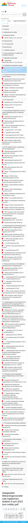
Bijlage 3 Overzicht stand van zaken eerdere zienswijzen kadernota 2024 (12, 181)
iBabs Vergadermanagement (10, 521)
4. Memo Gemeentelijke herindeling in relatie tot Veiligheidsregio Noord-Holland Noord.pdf (13, 413)
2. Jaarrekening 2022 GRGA (11, 132)
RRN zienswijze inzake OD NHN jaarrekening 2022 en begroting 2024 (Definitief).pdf (12, 259)
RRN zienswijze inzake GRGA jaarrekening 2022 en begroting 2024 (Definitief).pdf (12, 142)
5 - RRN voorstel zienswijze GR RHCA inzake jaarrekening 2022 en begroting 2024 (13, 291)
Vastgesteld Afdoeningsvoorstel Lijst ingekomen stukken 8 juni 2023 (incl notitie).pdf (13, 69)
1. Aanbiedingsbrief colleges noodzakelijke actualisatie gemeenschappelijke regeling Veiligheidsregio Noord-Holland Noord (12, 396)
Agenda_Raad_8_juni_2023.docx (13, 37)
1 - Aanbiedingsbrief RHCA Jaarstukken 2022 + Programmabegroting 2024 (14, 277)
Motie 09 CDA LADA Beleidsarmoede (14, 483)
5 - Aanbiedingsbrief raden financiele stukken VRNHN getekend (13, 347)
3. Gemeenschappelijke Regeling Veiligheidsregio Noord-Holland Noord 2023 (13, 408)
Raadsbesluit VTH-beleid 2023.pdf (13, 102)
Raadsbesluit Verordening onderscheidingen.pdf (10, 444)
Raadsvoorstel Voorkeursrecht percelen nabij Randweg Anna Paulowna (13, 84)
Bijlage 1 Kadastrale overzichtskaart (14, 87)
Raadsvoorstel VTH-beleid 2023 (13, 105)
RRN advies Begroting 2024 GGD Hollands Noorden (12, 168)
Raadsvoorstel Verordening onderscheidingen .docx (10, 448)
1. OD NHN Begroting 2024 (11, 243)
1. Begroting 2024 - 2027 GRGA (12, 130)
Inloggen (22, 521)
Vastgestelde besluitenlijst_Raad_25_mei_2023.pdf (12, 61)
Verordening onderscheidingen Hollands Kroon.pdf (14, 457)
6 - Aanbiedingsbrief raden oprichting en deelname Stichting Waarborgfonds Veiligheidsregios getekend (14, 352)
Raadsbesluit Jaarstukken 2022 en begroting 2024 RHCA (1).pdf (12, 269)
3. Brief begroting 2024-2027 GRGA (13, 135)
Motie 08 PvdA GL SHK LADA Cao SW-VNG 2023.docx (13, 475)
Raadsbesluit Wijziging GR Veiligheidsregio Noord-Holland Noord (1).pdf (14, 381)
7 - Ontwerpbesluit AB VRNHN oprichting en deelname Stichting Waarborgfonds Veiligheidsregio (11, 358)
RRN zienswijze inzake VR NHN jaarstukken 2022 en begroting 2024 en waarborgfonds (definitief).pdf (12, 369)
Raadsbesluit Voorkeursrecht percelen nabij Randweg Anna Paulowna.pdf (13, 79)
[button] (24, 14)
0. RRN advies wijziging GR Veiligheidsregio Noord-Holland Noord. (12, 389)
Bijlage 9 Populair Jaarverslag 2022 (13, 205)
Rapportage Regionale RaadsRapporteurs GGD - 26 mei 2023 (12, 219)
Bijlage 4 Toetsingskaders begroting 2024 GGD (12, 185)
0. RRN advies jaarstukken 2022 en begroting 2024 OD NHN (12, 239)
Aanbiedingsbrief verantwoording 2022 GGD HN (13, 163)
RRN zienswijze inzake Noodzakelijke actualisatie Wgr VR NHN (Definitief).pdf (13, 419)
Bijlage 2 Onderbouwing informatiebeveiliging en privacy (10, 176)
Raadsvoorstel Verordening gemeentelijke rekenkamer (10, 430)
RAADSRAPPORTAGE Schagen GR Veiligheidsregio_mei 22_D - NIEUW (13, 363)
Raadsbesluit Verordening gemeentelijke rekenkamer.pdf (14, 426)
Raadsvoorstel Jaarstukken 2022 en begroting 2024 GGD (13, 156)
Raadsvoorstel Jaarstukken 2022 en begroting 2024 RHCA (13, 273)
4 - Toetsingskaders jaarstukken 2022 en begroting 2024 (14, 342)
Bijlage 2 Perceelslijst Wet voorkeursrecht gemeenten (10, 91)
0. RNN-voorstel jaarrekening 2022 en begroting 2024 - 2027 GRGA (13, 126)
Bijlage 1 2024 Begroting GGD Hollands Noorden (14, 172)
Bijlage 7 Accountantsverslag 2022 (13, 198)
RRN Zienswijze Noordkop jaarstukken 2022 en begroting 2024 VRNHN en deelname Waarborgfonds (13, 326)
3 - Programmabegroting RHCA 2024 (14, 285)
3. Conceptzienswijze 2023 (11, 250)
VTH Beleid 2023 (9, 107)
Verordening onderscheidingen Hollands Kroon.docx (14, 453)
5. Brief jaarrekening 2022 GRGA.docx (14, 137)
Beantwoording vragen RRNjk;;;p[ (13, 222)
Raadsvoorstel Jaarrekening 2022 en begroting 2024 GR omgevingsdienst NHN (13, 235)
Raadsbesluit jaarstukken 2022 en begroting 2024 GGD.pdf (12, 152)
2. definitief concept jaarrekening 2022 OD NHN (13, 246)
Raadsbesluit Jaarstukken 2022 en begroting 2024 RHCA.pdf (12, 117)
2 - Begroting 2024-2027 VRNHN (13, 334)
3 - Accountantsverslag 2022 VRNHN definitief (13, 338)
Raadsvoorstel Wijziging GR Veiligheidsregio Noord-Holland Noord (12, 385)
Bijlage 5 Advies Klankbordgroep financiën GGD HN (12, 190)
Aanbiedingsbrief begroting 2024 (13, 160)
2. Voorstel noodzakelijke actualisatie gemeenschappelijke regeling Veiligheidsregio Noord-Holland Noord (13, 403)
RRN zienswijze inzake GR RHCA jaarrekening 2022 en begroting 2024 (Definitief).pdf (12, 297)
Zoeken (3, 11)
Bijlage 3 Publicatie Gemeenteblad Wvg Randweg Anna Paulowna (14, 95)
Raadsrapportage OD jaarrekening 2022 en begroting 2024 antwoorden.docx (14, 253)
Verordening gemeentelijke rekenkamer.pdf (10, 435)
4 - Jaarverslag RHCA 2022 (11, 288)
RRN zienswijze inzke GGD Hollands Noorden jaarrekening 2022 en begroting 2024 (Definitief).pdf (13, 213)
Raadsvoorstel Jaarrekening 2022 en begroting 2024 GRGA (13, 122)
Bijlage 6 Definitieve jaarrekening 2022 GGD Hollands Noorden (13, 194)
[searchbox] (11, 14)
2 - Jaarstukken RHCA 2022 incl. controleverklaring (12, 282)
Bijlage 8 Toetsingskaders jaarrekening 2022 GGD (13, 201)
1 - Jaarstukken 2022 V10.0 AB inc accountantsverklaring (12, 331)
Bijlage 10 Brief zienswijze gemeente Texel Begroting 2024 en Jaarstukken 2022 (13, 208)
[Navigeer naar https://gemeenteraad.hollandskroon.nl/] (8, 6)
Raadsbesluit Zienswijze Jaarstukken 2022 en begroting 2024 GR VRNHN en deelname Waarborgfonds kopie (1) (13, 311)
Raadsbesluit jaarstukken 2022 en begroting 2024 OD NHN (12, 230)
